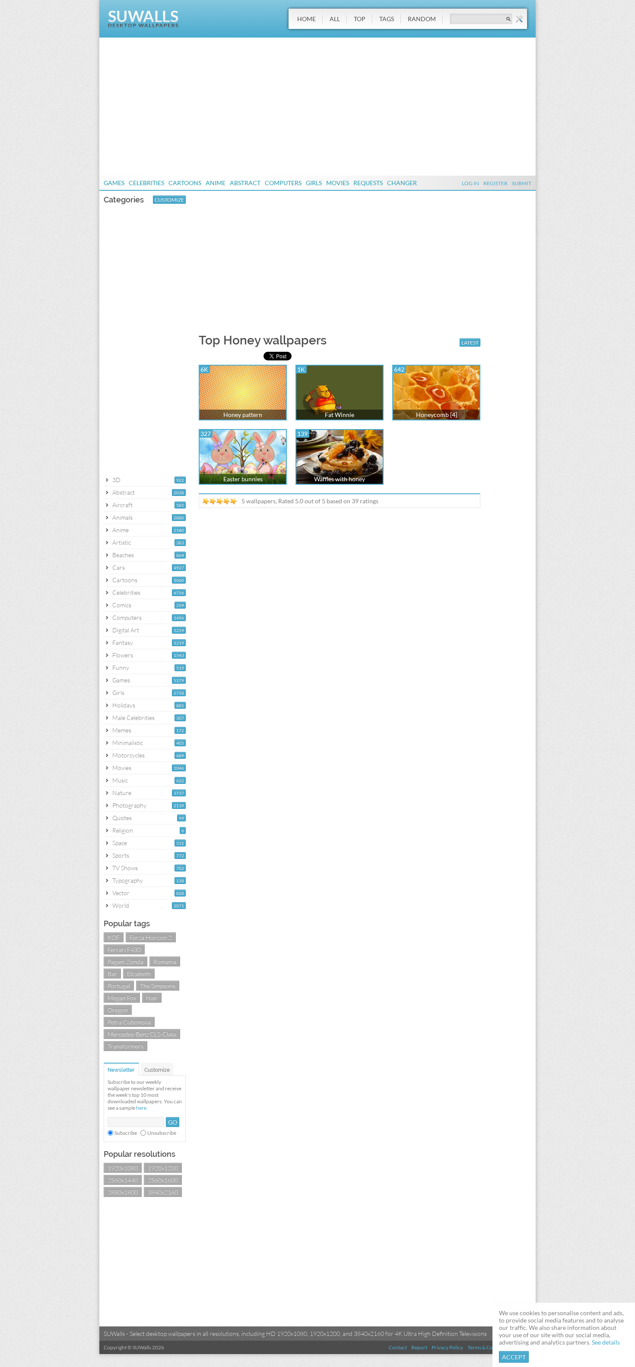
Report (419, 1347)
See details (606, 1342)
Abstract (245, 182)
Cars (118, 567)
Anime (215, 182)
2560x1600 (163, 1180)
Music (120, 780)
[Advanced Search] (519, 19)
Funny (120, 667)
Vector (121, 893)
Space (119, 842)
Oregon (118, 1009)
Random (422, 18)
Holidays (123, 705)
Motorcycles (128, 755)
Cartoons (184, 182)
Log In (470, 183)
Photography (129, 805)
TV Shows (125, 867)
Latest (470, 342)
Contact (398, 1347)
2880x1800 (123, 1192)
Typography (127, 880)
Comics (121, 605)
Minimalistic (127, 742)
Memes (121, 730)
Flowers (122, 655)
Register (495, 183)
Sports (120, 855)
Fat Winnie (339, 414)
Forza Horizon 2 (151, 937)
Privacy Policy (447, 1347)
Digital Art (125, 630)
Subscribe (125, 1133)
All (335, 18)
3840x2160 (163, 1192)
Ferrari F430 (124, 949)
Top (359, 18)
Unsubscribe (161, 1133)
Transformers (125, 1046)
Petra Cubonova (129, 1022)
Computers (283, 182)
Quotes (122, 817)
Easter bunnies (243, 479)
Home (306, 18)
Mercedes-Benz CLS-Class (142, 1034)
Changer (402, 182)
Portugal (119, 985)
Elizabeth (139, 973)
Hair (152, 997)
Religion (122, 830)
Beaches (123, 555)
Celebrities (146, 182)
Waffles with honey (339, 479)
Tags (386, 18)
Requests (368, 182)
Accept (514, 1357)
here (141, 1108)
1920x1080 (123, 1167)
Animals (122, 517)
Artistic (121, 542)
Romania (164, 961)
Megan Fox (122, 997)
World (120, 905)
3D (116, 479)
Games (114, 182)
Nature (121, 792)
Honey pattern (242, 414)
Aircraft (122, 504)
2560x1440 (123, 1180)
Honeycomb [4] (436, 414)
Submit (521, 183)
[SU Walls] (143, 25)
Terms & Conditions (489, 1347)
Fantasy (122, 642)
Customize (169, 199)
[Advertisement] (317, 106)
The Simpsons (157, 985)
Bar (112, 973)
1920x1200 (163, 1167)
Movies (337, 182)
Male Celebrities (133, 717)
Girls (314, 182)
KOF (114, 937)
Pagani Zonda (125, 961)
